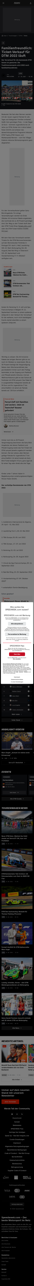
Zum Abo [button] (17, 654)
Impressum (17, 677)
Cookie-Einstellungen (17, 682)
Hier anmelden (17, 659)
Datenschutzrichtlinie (17, 679)
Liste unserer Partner (22, 672)
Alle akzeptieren (17, 624)
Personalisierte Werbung (17, 634)
